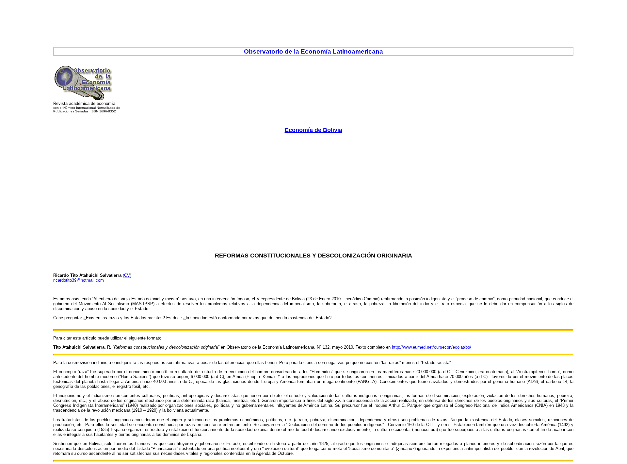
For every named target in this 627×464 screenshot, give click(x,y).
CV (127, 275)
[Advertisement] (313, 183)
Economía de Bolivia (313, 130)
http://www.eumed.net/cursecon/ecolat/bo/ (431, 347)
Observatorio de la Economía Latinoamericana (313, 51)
